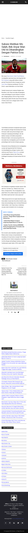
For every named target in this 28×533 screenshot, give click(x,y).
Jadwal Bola (5, 431)
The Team (13, 512)
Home (3, 38)
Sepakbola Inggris (10, 38)
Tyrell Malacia (20, 76)
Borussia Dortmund (7, 467)
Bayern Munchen (6, 464)
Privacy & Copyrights (11, 513)
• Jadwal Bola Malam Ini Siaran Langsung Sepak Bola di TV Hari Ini (12, 221)
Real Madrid (5, 437)
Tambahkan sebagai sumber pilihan (13, 253)
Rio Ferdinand (5, 80)
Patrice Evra (16, 152)
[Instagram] (12, 312)
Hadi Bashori (6, 56)
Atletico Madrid (6, 461)
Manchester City (6, 443)
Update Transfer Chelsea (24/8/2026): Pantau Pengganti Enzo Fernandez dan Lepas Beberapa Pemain (14, 363)
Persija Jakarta (5, 482)
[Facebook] (9, 312)
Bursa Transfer (5, 434)
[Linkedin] (15, 312)
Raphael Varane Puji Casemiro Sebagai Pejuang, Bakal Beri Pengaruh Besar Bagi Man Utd (7, 271)
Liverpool (4, 455)
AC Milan (4, 470)
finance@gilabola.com (18, 518)
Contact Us (20, 512)
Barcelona (4, 440)
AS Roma (4, 476)
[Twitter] (19, 312)
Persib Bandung (6, 485)
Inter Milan (4, 473)
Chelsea (4, 449)
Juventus (4, 458)
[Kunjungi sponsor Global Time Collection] (14, 174)
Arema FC (4, 479)
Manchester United (12, 76)
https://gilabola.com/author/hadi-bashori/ (14, 292)
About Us (7, 512)
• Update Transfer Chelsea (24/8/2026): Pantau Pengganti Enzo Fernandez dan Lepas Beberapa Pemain (13, 226)
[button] (26, 2)
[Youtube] (22, 523)
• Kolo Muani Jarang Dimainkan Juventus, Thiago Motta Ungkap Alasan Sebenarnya (13, 216)
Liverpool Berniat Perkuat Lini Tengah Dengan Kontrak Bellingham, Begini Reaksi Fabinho (21, 271)
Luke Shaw (4, 84)
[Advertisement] (14, 20)
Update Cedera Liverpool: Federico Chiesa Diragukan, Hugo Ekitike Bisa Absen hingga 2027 (13, 397)
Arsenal (4, 452)
